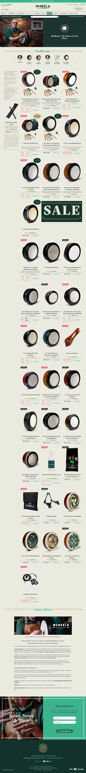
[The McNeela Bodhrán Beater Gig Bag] (30, 501)
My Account (75, 4)
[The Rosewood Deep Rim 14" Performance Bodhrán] (51, 380)
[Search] (58, 16)
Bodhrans (20, 62)
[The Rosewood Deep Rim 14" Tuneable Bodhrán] (51, 297)
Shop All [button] (3, 13)
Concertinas (21, 13)
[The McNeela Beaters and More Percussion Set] (72, 459)
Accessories (63, 13)
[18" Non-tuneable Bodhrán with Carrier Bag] (72, 252)
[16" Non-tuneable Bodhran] (30, 214)
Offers (56, 13)
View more (15, 132)
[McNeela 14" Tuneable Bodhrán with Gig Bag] (30, 252)
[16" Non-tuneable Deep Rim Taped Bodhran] (51, 421)
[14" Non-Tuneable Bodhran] (72, 128)
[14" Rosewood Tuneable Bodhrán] (72, 380)
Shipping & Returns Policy (35, 758)
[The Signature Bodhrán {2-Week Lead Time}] (30, 459)
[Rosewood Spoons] (72, 338)
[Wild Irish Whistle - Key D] (11, 111)
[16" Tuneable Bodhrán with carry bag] (30, 172)
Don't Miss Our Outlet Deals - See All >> (43, 1)
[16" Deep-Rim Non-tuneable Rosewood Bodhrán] (72, 421)
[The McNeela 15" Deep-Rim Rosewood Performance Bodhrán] (51, 172)
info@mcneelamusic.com (47, 769)
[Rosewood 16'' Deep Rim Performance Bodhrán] (72, 172)
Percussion (30, 13)
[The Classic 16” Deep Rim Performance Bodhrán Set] (51, 128)
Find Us (51, 756)
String (37, 13)
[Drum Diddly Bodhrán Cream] (51, 459)
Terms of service (55, 758)
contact (70, 4)
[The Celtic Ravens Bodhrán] (72, 501)
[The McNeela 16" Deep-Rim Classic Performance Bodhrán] (30, 297)
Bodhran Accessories (57, 63)
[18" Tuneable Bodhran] (51, 252)
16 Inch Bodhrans (38, 63)
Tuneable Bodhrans (47, 63)
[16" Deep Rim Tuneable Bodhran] (30, 338)
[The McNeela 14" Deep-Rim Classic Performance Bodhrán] (72, 297)
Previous (13, 58)
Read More (6, 85)
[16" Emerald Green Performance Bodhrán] (51, 338)
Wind (43, 13)
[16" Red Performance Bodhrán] (30, 380)
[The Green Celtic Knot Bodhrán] (72, 541)
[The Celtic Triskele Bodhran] (30, 541)
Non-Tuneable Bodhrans (66, 63)
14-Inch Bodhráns (29, 63)
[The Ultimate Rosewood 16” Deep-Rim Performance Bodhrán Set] (30, 84)
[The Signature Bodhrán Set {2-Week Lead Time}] (51, 84)
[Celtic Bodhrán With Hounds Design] (51, 541)
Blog (76, 13)
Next (72, 58)
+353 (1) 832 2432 (38, 769)
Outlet (49, 13)
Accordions (11, 13)
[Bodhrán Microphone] (30, 579)
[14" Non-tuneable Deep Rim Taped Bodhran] (30, 421)
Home (33, 756)
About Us (42, 756)
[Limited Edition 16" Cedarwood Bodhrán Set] (72, 84)
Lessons (71, 13)
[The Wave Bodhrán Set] (30, 128)
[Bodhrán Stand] (51, 501)
